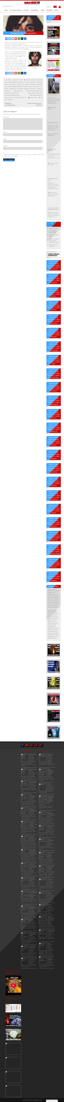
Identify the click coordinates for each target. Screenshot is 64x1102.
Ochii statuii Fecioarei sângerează (50, 958)
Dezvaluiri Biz (53, 225)
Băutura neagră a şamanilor (51, 826)
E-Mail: (4, 139)
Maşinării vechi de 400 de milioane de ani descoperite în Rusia (33, 865)
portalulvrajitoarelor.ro (17, 86)
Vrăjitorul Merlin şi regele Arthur (51, 930)
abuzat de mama (30, 80)
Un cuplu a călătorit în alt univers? (33, 907)
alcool (5, 82)
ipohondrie (39, 84)
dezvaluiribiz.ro (12, 84)
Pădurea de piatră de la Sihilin (32, 879)
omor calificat (7, 86)
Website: (5, 146)
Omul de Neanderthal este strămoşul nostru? (51, 814)
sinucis (38, 86)
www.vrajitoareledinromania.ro (12, 95)
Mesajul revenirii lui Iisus (50, 945)
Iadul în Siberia (33, 958)
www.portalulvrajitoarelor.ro (11, 93)
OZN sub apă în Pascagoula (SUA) (33, 934)
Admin (9, 80)
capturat (20, 82)
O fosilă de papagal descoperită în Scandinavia (33, 838)
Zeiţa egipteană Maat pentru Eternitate (51, 867)
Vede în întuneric (32, 920)
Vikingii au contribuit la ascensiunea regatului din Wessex (54, 240)
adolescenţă (39, 80)
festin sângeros (26, 84)
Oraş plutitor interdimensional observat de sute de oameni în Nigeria (33, 852)
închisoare (33, 84)
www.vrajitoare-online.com (35, 93)
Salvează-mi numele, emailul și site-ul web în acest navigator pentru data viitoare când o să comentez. (23, 155)
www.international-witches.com (34, 91)
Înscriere (49, 10)
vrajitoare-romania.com (30, 88)
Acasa (6, 10)
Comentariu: (6, 117)
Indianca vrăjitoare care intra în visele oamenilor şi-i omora (51, 919)
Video (42, 10)
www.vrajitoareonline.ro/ (36, 95)
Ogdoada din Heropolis (50, 755)
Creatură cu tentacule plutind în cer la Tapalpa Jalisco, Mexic (33, 824)
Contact (56, 10)
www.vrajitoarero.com (10, 97)
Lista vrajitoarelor (15, 10)
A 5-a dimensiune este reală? (53, 179)
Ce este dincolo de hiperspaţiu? (52, 149)
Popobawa (50, 879)
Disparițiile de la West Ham (33, 946)
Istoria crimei (33, 97)
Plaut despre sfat (53, 228)
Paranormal (34, 10)
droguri (19, 84)
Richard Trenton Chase (30, 86)
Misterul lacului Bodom (53, 122)
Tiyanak (49, 784)
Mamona (49, 904)
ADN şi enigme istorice (53, 94)
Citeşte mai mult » (43, 792)
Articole (25, 10)
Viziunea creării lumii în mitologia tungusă (51, 854)
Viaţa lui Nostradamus (51, 839)
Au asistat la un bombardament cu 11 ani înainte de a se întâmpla (33, 893)
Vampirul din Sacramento (16, 88)
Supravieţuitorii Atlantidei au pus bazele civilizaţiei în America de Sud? (51, 799)
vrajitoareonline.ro (18, 91)
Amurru (49, 892)
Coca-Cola (25, 82)
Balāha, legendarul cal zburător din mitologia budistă (51, 771)
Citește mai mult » (53, 103)
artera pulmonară (12, 82)
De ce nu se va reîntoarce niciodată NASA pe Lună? (53, 208)
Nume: (4, 132)
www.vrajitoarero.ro (21, 97)
